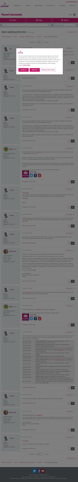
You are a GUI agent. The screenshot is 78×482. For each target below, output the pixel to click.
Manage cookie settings (48, 70)
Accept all (23, 70)
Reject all (34, 70)
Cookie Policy (26, 65)
